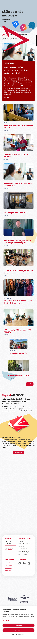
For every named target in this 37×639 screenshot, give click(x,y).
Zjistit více (6, 620)
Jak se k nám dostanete (10, 545)
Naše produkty (8, 568)
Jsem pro (18, 625)
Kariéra (6, 122)
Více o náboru (8, 570)
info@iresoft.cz (8, 549)
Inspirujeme (7, 268)
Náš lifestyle (7, 238)
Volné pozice (8, 563)
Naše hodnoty (8, 565)
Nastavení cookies (18, 634)
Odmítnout (18, 630)
